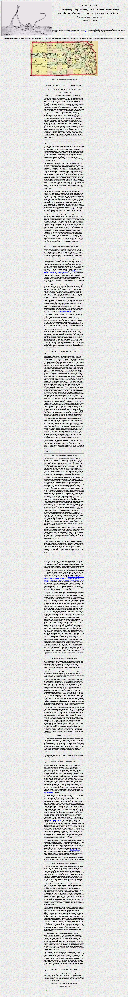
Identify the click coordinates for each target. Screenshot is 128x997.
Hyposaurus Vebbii (49, 792)
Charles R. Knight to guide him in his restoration (80, 32)
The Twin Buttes (75, 850)
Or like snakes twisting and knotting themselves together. (62, 271)
